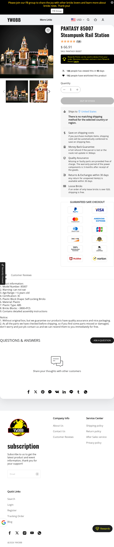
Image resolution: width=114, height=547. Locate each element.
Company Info (61, 418)
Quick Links (13, 491)
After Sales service (96, 437)
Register (12, 510)
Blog (9, 521)
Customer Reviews (63, 437)
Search (11, 499)
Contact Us (59, 431)
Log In (76, 61)
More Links (46, 19)
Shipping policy (94, 425)
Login (10, 504)
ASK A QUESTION (102, 340)
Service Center (94, 418)
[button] (4, 91)
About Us (58, 425)
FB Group (57, 11)
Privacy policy (93, 442)
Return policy (93, 431)
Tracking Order (15, 516)
